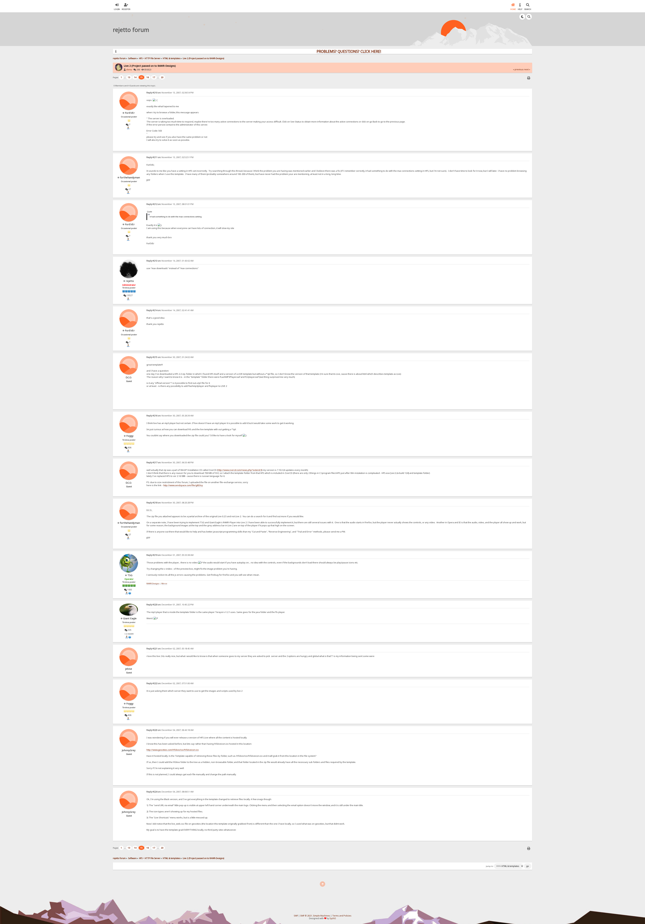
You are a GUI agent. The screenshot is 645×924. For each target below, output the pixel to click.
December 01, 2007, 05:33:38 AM (170, 555)
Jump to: (489, 866)
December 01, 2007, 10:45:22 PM (170, 604)
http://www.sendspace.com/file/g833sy (183, 485)
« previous (518, 69)
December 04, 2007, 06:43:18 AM (170, 730)
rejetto (130, 281)
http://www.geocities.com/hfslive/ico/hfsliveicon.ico (172, 749)
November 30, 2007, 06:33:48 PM (170, 462)
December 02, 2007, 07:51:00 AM (170, 683)
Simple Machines (321, 915)
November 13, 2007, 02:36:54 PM (170, 92)
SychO (333, 918)
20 (162, 77)
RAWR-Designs (152, 583)
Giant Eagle (130, 618)
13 (129, 77)
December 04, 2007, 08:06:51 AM (170, 791)
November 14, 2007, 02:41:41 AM (170, 310)
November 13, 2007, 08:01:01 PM (170, 204)
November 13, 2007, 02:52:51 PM (170, 157)
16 (147, 77)
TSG (129, 575)
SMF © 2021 (306, 915)
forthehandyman (130, 177)
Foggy (130, 435)
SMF (296, 915)
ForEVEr (130, 112)
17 (154, 77)
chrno (129, 69)
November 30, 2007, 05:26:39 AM (170, 415)
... (125, 77)
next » (527, 69)
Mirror (164, 583)
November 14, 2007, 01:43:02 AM (170, 260)
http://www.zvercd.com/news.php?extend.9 (240, 469)
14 (135, 77)
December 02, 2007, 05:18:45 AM (170, 648)
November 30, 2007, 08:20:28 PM (170, 502)
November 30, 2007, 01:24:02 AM (170, 357)
